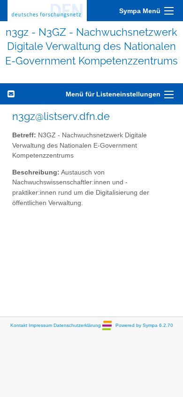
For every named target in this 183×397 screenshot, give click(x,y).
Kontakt (18, 325)
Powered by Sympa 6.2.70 (144, 325)
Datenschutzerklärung (77, 325)
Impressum (40, 325)
